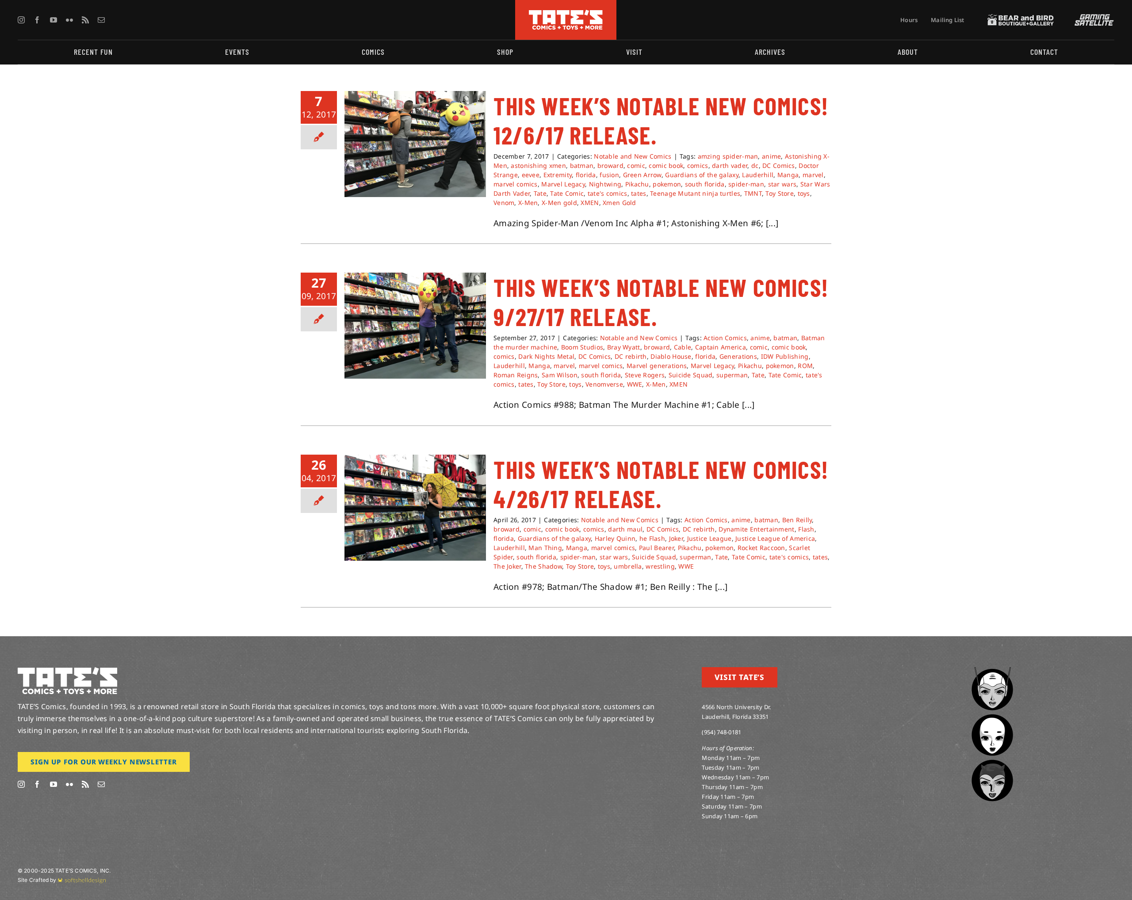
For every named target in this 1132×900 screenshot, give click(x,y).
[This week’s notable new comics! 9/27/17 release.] (415, 326)
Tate (540, 193)
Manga (788, 175)
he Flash (652, 538)
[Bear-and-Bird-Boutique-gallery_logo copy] (1020, 18)
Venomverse (604, 384)
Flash (806, 529)
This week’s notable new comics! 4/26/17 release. (661, 484)
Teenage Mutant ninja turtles (695, 193)
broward (610, 165)
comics (697, 165)
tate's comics (607, 193)
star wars (782, 184)
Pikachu (637, 184)
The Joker (507, 566)
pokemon (667, 184)
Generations (738, 356)
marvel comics (515, 184)
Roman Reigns (515, 375)
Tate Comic (567, 193)
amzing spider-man (728, 156)
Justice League (709, 538)
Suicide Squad (691, 375)
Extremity (557, 175)
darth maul (625, 529)
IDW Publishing (785, 356)
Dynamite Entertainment (756, 529)
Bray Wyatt (623, 347)
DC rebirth (631, 356)
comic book (666, 165)
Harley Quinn (615, 538)
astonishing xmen (538, 165)
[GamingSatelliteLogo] (1092, 18)
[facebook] (37, 19)
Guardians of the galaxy (701, 175)
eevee (530, 175)
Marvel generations (657, 365)
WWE (634, 384)
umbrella (628, 566)
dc (755, 165)
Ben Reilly (797, 520)
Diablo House (670, 356)
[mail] (101, 19)
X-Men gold (559, 202)
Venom (503, 202)
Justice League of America (775, 538)
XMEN (590, 202)
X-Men (528, 202)
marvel (813, 175)
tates (638, 193)
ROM (805, 365)
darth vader (729, 165)
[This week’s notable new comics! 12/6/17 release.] (415, 144)
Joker (676, 538)
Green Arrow (642, 175)
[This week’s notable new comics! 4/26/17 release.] (415, 508)
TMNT (753, 193)
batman (582, 165)
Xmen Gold (619, 202)
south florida (705, 184)
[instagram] (21, 19)
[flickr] (69, 19)
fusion (609, 175)
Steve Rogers (645, 375)
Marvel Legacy (563, 184)
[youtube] (53, 19)
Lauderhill (757, 175)
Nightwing (605, 184)
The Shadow (543, 566)
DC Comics (778, 165)
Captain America (720, 347)
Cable (682, 347)
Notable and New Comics (632, 156)
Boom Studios (582, 347)
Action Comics (725, 338)
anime (771, 156)
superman (732, 375)
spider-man (746, 184)
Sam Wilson (559, 375)
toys (804, 193)
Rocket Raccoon (761, 547)
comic (636, 165)
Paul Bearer (656, 547)
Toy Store (779, 193)
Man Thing (545, 547)
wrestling (660, 566)
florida (586, 175)
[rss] (85, 19)
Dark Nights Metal (546, 356)
